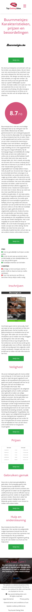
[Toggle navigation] (24, 6)
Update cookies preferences (16, 606)
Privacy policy (24, 599)
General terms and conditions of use (16, 602)
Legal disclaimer (8, 599)
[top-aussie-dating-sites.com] (13, 6)
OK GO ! (16, 578)
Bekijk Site (16, 60)
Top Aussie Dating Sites (16, 610)
